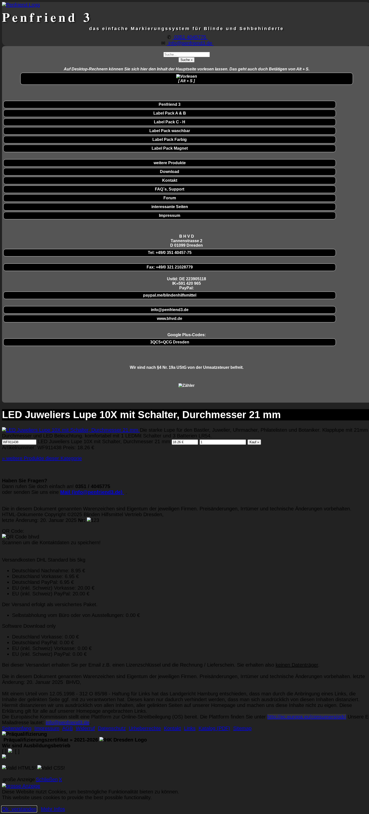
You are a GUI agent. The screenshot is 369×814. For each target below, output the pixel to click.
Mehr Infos (53, 809)
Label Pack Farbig (169, 139)
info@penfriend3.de (190, 43)
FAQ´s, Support (169, 189)
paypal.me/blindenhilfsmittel (169, 295)
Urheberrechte (145, 728)
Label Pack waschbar (169, 131)
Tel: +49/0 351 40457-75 (170, 252)
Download (169, 171)
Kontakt (169, 180)
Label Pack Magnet (170, 148)
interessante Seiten (169, 207)
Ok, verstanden (19, 809)
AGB (67, 728)
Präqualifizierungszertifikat (50, 740)
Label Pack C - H (169, 122)
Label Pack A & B (169, 113)
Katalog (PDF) (214, 728)
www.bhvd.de (169, 318)
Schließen (47, 779)
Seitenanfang (16, 728)
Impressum (169, 215)
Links (190, 728)
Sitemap (242, 728)
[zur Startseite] (21, 5)
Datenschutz (112, 728)
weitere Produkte (170, 163)
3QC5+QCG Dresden (169, 342)
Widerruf (85, 728)
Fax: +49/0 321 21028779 (170, 267)
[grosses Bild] (71, 430)
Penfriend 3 (169, 104)
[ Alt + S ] (186, 81)
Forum (169, 198)
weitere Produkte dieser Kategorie (42, 458)
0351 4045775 (190, 37)
